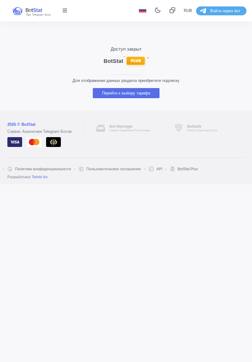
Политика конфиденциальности (43, 169)
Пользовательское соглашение (113, 169)
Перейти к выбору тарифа (126, 93)
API (159, 169)
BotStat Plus (188, 169)
